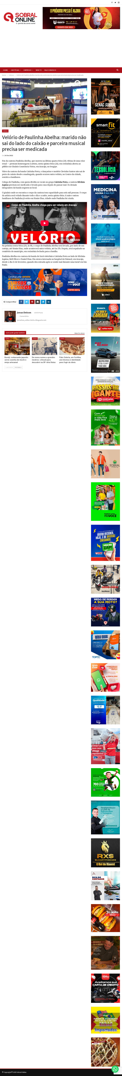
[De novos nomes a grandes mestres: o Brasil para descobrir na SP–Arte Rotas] (44, 346)
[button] (115, 1069)
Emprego (27, 70)
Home (5, 70)
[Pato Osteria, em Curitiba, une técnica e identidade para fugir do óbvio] (72, 346)
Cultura (5, 131)
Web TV (39, 70)
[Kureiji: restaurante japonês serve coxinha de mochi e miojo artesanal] (17, 346)
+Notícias (15, 70)
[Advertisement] (61, 47)
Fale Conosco (50, 70)
